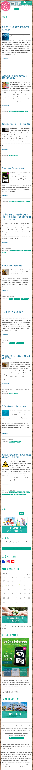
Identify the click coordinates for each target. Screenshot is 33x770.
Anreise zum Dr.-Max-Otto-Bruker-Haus (16, 735)
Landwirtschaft (24, 298)
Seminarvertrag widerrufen (16, 737)
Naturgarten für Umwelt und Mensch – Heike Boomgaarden (15, 77)
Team (4, 730)
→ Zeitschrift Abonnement (11, 692)
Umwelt (26, 111)
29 (12, 581)
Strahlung (22, 201)
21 (20, 593)
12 (12, 589)
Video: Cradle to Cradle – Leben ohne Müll (16, 124)
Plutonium (10, 494)
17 (4, 593)
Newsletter (24, 728)
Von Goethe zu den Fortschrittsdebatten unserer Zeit (15, 28)
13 (16, 589)
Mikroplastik (12, 441)
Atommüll (19, 492)
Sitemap (30, 728)
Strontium (22, 494)
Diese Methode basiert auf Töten (12, 311)
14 (20, 589)
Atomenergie (12, 492)
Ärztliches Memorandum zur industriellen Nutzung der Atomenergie (16, 455)
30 (29, 598)
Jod (24, 492)
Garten (11, 111)
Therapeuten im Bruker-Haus (23, 730)
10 (4, 589)
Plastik (18, 441)
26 (12, 598)
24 (4, 598)
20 (16, 593)
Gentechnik (21, 250)
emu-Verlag (25, 733)
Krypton (4, 494)
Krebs (27, 492)
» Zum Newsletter (17, 548)
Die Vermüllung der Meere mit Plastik (14, 406)
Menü (16, 9)
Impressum (5, 725)
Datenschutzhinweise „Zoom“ (23, 725)
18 (8, 593)
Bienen (11, 298)
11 (8, 589)
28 (8, 581)
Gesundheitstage (18, 111)
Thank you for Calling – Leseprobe (13, 168)
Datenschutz (12, 725)
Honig (15, 393)
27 (16, 598)
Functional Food (13, 250)
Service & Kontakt (9, 733)
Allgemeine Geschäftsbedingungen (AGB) (11, 728)
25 (8, 598)
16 (29, 589)
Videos (8, 730)
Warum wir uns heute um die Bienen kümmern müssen (16, 357)
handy (10, 201)
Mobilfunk (16, 201)
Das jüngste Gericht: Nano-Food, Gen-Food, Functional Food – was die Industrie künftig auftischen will (16, 217)
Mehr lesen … (5, 58)
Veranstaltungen (18, 733)
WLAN (27, 201)
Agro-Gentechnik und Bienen (12, 265)
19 (12, 593)
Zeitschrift (13, 730)
